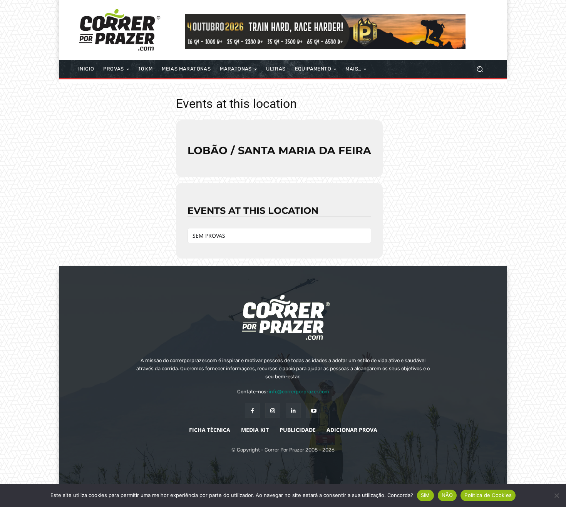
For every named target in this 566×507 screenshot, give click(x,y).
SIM (425, 495)
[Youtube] (313, 410)
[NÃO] (556, 495)
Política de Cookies (488, 495)
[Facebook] (252, 410)
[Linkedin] (293, 410)
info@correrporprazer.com (299, 392)
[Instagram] (272, 410)
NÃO (447, 495)
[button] (480, 69)
